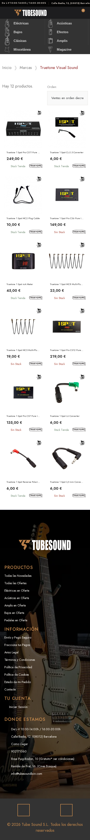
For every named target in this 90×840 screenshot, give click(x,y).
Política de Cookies (16, 674)
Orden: (52, 86)
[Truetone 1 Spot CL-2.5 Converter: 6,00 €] (67, 140)
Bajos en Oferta (14, 613)
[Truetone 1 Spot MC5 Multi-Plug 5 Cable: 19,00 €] (23, 337)
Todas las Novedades (17, 576)
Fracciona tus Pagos (17, 645)
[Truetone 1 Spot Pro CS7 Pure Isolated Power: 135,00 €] (23, 404)
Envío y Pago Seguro (17, 637)
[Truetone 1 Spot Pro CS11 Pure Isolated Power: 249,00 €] (23, 140)
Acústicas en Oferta (16, 598)
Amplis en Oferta (15, 605)
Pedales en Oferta (15, 620)
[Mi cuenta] (69, 13)
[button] (56, 13)
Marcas (26, 67)
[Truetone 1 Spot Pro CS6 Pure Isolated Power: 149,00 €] (67, 206)
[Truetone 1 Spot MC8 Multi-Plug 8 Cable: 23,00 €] (67, 272)
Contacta (10, 689)
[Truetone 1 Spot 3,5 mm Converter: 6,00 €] (67, 470)
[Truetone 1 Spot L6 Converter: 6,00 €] (67, 404)
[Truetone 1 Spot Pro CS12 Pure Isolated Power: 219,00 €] (67, 337)
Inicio (7, 67)
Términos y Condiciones (19, 660)
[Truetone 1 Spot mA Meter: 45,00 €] (23, 272)
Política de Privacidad (18, 667)
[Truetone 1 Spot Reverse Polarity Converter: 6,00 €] (23, 470)
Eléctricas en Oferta (16, 590)
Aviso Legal (11, 652)
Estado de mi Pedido (17, 682)
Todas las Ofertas (15, 583)
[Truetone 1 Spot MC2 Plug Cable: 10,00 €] (23, 206)
